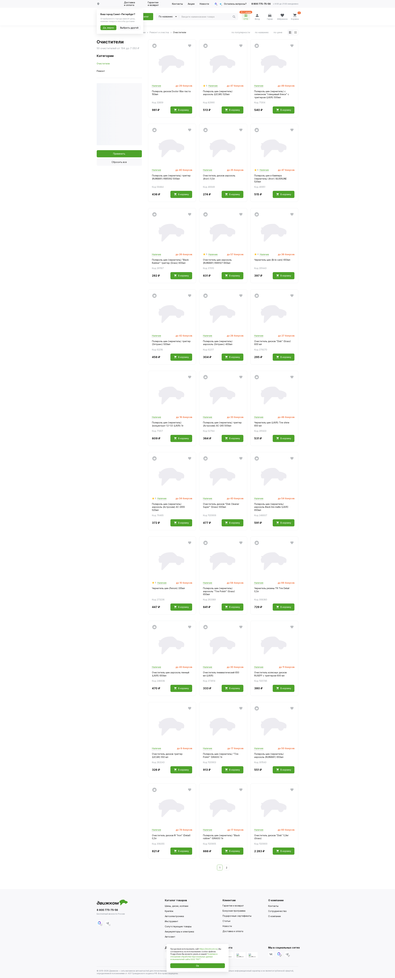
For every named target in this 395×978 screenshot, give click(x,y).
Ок (197, 965)
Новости (204, 4)
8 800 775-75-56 (261, 4)
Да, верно (108, 27)
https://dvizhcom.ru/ (208, 949)
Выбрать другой (129, 27)
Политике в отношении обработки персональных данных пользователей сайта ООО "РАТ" (193, 956)
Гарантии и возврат (153, 3)
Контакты (177, 4)
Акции (191, 4)
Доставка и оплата (129, 3)
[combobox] (207, 16)
